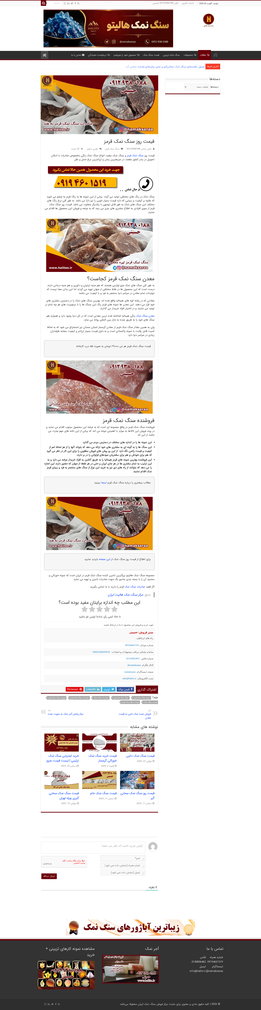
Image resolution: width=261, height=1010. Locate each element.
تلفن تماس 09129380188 (138, 149)
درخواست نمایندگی (97, 55)
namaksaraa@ (134, 665)
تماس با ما (76, 55)
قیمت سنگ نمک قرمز (130, 702)
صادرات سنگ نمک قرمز (79, 697)
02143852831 (133, 658)
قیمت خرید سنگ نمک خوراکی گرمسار (103, 758)
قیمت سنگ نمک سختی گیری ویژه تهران (64, 796)
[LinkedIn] (68, 3)
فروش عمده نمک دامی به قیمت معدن (135, 714)
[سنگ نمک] (108, 28)
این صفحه (104, 559)
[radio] (114, 610)
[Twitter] (72, 3)
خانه (215, 54)
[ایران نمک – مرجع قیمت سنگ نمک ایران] (209, 20)
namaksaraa (130, 671)
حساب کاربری (188, 3)
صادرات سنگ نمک (135, 587)
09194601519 (132, 645)
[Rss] (78, 3)
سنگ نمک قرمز (112, 149)
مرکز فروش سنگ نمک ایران (153, 1004)
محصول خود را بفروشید (124, 55)
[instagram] (64, 3)
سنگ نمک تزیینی (171, 55)
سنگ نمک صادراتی (120, 697)
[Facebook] (75, 3)
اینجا (104, 483)
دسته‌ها (214, 87)
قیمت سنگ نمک (151, 55)
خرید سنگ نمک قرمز (142, 697)
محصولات (188, 55)
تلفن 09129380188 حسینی (165, 3)
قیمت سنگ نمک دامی (140, 756)
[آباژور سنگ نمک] (130, 927)
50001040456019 (101, 652)
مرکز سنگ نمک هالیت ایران (125, 594)
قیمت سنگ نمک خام (103, 793)
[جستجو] (43, 3)
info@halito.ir (129, 678)
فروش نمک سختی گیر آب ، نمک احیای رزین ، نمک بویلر (173, 67)
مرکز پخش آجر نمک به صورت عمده (65, 712)
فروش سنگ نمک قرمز (56, 697)
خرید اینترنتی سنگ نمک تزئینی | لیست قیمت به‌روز (62, 758)
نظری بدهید (92, 149)
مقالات (203, 55)
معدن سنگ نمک (145, 316)
